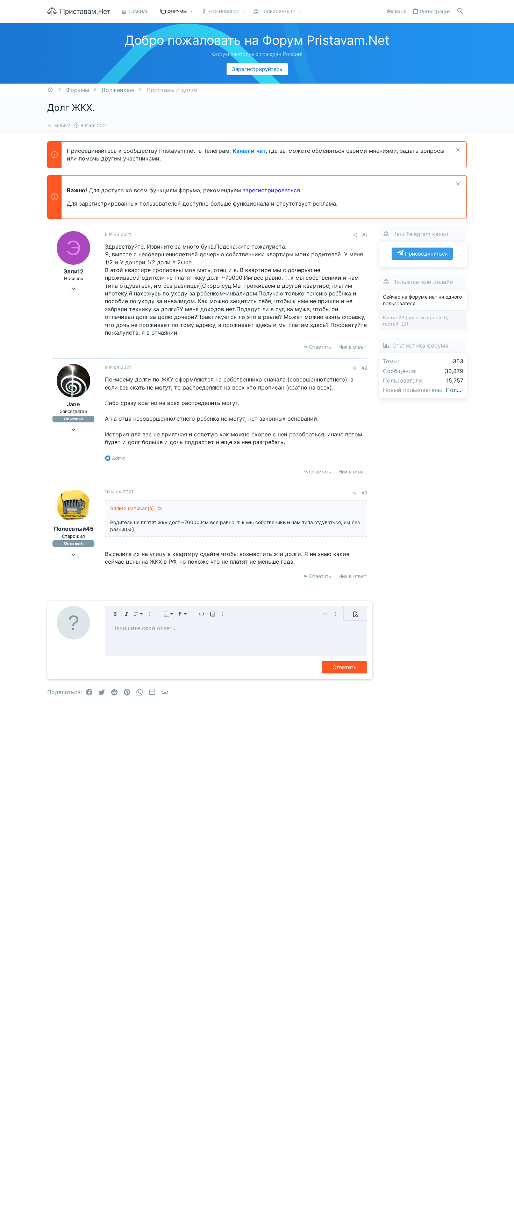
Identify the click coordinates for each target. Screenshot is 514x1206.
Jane (73, 404)
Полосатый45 (73, 528)
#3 (364, 492)
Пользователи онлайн (422, 281)
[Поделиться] (355, 235)
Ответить (320, 347)
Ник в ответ (352, 347)
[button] (191, 11)
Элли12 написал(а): (132, 508)
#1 (364, 235)
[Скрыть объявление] (457, 150)
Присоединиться (426, 253)
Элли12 (61, 125)
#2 (364, 368)
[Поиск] (460, 11)
